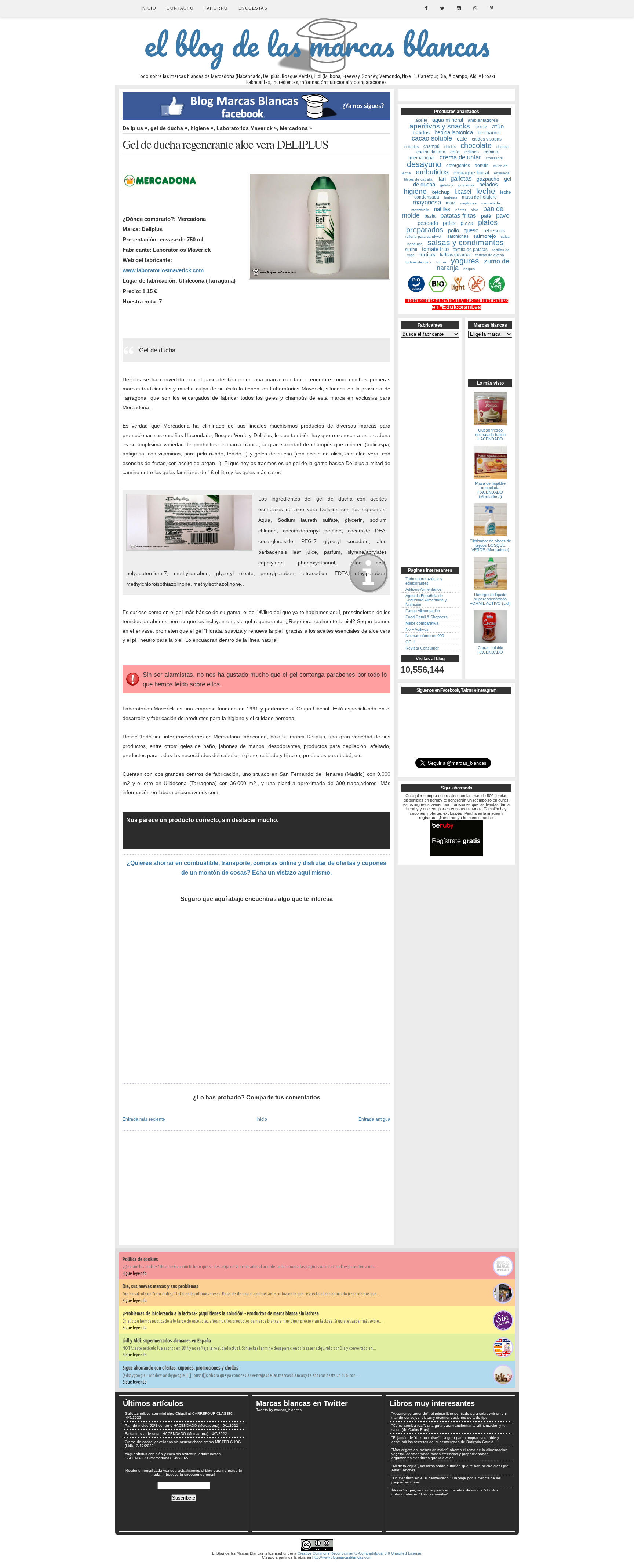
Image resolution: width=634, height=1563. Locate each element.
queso (471, 230)
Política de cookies (140, 1259)
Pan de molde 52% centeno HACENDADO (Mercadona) (172, 1426)
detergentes (458, 165)
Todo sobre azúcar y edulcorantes (423, 581)
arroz (481, 126)
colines (471, 152)
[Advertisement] (256, 993)
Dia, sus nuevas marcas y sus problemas (160, 1286)
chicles (450, 147)
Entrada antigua (374, 1119)
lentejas (450, 197)
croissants (494, 158)
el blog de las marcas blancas (317, 44)
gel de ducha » (168, 128)
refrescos (494, 230)
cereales (411, 147)
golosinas (466, 185)
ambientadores (483, 120)
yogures (465, 261)
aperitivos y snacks (439, 126)
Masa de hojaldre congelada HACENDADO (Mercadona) (490, 490)
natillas (442, 209)
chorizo (502, 147)
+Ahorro (216, 8)
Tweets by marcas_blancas (279, 1410)
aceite (421, 120)
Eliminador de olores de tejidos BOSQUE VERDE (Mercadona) (490, 545)
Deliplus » (135, 128)
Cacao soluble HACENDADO (490, 650)
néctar (460, 210)
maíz (450, 203)
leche (485, 191)
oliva (474, 210)
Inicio (148, 8)
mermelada (490, 203)
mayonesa (427, 202)
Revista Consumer (422, 648)
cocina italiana (430, 152)
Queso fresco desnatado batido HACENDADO (490, 434)
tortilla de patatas (470, 249)
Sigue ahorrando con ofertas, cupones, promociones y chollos (180, 1368)
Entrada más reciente (144, 1119)
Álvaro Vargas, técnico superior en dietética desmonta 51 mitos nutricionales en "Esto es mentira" (444, 1492)
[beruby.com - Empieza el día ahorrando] (456, 855)
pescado (428, 223)
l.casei (463, 192)
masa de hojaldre (479, 197)
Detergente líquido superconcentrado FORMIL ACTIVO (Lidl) (490, 599)
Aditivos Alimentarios (423, 589)
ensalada (502, 173)
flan (441, 178)
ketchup (440, 192)
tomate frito (435, 249)
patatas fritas (458, 215)
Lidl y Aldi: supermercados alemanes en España (167, 1341)
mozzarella (420, 210)
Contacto (180, 8)
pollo (453, 230)
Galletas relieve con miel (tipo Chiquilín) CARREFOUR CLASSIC (179, 1413)
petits (449, 223)
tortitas (427, 254)
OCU (410, 642)
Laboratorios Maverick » (246, 128)
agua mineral (447, 120)
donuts (481, 165)
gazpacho (488, 179)
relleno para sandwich (423, 237)
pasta (430, 216)
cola (455, 152)
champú (431, 146)
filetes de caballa (418, 179)
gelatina (446, 185)
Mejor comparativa (421, 623)
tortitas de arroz (455, 254)
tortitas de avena (490, 255)
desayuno (424, 164)
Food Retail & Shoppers (426, 617)
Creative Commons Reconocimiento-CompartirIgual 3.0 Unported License (359, 1553)
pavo (502, 215)
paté (486, 216)
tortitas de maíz (418, 262)
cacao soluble (432, 138)
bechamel (489, 132)
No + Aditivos (417, 629)
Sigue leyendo (135, 1273)
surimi (411, 249)
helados (488, 184)
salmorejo (484, 236)
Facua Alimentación (422, 610)
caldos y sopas (487, 139)
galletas (461, 178)
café (462, 138)
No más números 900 (424, 635)
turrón (441, 262)
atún (498, 126)
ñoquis (469, 269)
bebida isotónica (453, 132)
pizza (466, 223)
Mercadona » (296, 128)
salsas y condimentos (465, 242)
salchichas (458, 236)
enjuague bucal (471, 172)
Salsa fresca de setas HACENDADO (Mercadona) (166, 1434)
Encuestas (252, 8)
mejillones (468, 203)
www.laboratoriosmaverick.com (163, 270)
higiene (415, 191)
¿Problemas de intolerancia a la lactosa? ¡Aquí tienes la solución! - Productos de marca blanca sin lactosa (221, 1313)
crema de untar (460, 157)
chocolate (476, 145)
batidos (421, 132)
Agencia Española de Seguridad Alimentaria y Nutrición (426, 600)
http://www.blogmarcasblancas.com (341, 1557)
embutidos (432, 172)
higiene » (202, 128)
